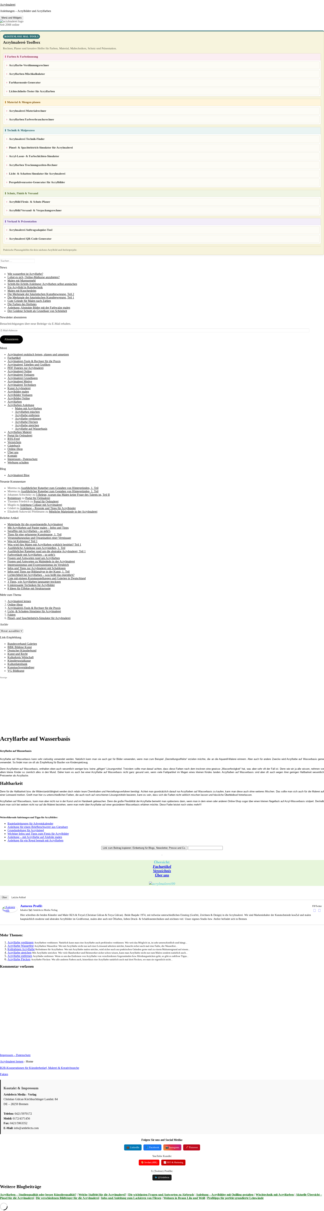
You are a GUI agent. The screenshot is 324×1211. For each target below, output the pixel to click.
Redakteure (14, 498)
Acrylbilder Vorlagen (20, 395)
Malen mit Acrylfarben (28, 408)
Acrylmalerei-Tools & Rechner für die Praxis (34, 361)
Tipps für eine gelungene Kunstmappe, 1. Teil (35, 534)
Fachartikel (14, 357)
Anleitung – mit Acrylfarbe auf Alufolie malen (35, 837)
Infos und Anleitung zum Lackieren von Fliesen (131, 1198)
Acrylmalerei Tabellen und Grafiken (29, 364)
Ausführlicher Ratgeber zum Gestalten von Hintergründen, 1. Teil (59, 488)
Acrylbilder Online (19, 398)
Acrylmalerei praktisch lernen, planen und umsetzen (38, 354)
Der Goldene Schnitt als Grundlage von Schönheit (37, 311)
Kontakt (12, 455)
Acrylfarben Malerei (20, 432)
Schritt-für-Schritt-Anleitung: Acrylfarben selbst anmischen (42, 284)
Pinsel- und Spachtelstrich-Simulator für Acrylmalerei (39, 618)
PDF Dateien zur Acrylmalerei (26, 368)
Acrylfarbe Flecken (26, 422)
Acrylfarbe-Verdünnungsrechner (29, 65)
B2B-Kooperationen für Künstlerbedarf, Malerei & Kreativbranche (39, 1067)
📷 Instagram (172, 1147)
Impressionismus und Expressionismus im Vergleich (38, 564)
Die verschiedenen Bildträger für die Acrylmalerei (67, 1198)
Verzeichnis (14, 442)
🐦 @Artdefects (162, 1177)
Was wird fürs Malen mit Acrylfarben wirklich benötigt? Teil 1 (44, 544)
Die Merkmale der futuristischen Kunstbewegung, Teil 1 (41, 297)
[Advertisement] (112, 705)
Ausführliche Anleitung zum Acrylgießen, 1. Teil (36, 548)
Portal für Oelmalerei (20, 435)
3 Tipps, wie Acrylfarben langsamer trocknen (34, 581)
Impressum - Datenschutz (23, 459)
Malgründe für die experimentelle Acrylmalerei (35, 524)
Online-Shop (15, 449)
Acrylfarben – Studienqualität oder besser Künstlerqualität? (38, 1194)
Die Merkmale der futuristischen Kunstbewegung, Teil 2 (41, 294)
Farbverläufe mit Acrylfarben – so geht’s (31, 554)
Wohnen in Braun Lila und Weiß (184, 1198)
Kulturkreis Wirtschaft (21, 657)
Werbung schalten (18, 462)
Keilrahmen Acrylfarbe (21, 949)
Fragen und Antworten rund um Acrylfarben (34, 558)
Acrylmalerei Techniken (22, 384)
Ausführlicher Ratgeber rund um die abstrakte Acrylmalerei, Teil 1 (47, 551)
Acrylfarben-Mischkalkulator (27, 73)
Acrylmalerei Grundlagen (23, 378)
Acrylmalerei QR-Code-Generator (30, 238)
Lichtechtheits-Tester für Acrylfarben (32, 91)
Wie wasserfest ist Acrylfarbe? (25, 273)
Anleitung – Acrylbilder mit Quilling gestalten (225, 1194)
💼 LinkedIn (132, 1147)
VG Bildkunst (16, 670)
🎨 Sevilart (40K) (149, 1162)
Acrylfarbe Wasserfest (21, 945)
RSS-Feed (14, 438)
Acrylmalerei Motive (20, 381)
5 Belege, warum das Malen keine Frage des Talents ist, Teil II (73, 494)
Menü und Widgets (12, 17)
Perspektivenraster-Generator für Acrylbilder (37, 182)
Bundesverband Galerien (22, 643)
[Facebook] (314, 910)
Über (4, 897)
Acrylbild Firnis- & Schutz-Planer (29, 201)
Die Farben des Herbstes (22, 304)
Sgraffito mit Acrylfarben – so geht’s (29, 531)
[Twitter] (319, 910)
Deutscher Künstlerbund (22, 650)
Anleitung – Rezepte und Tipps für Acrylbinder (48, 508)
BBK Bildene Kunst (20, 647)
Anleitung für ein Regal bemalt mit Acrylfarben (35, 840)
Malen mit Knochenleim (22, 290)
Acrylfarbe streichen (27, 425)
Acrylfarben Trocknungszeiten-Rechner (33, 164)
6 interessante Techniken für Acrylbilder (31, 585)
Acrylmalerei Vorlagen (21, 374)
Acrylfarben (15, 401)
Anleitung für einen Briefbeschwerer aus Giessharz (38, 827)
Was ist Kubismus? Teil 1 (23, 541)
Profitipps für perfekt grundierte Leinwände (235, 1198)
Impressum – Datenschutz (15, 1055)
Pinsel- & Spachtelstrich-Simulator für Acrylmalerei (41, 147)
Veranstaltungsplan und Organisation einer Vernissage (39, 537)
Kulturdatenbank (17, 664)
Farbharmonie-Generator (25, 82)
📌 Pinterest (191, 1147)
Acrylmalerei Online (20, 371)
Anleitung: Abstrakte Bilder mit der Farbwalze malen (39, 307)
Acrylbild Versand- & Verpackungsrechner (35, 210)
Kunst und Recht (18, 653)
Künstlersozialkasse (19, 660)
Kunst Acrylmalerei (19, 388)
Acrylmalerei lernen (19, 601)
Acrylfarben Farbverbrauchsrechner (31, 119)
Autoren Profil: (31, 906)
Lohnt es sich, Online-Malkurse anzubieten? (34, 277)
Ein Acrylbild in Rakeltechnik (25, 287)
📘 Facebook (152, 1147)
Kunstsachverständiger (21, 667)
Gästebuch (14, 445)
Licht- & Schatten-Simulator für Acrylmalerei (37, 173)
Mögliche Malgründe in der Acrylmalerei (73, 511)
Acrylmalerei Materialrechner (27, 110)
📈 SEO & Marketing (173, 1162)
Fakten (12, 614)
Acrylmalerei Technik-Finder (27, 138)
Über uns (13, 452)
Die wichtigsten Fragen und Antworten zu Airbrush (161, 1194)
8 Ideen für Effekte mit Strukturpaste (29, 588)
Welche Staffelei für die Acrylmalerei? (102, 1194)
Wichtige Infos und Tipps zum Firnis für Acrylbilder (38, 833)
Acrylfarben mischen (27, 411)
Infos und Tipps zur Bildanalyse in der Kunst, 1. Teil (39, 571)
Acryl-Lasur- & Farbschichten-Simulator (34, 156)
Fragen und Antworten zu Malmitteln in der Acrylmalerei (41, 561)
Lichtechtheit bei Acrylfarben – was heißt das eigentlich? (41, 575)
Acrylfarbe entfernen (27, 415)
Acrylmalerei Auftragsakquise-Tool (30, 229)
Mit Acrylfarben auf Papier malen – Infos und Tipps (38, 527)
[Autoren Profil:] (9, 911)
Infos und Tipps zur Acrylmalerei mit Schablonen (37, 568)
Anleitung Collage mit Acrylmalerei (41, 504)
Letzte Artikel (18, 897)
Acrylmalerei (7, 4)
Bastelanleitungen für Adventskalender (30, 823)
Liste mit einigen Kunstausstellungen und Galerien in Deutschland (47, 578)
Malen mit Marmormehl (22, 280)
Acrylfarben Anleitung (21, 405)
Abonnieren (11, 339)
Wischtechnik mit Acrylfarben (275, 1194)
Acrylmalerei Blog (18, 475)
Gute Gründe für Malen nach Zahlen (29, 300)
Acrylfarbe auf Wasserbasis (31, 428)
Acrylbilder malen (18, 391)
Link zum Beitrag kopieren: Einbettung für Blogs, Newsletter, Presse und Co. (144, 848)
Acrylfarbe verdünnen (28, 418)
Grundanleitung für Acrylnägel (26, 830)
